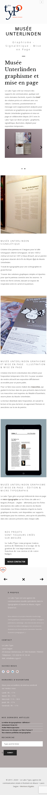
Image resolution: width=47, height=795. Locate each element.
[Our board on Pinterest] (8, 671)
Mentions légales (27, 786)
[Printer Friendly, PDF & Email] (3, 570)
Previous (7, 148)
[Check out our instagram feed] (17, 671)
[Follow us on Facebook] (3, 671)
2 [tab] (25, 169)
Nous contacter (16, 561)
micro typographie (10, 499)
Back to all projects (23, 578)
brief (38, 97)
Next (40, 148)
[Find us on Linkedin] (12, 671)
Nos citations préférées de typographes (16, 732)
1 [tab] (22, 169)
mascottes (35, 387)
